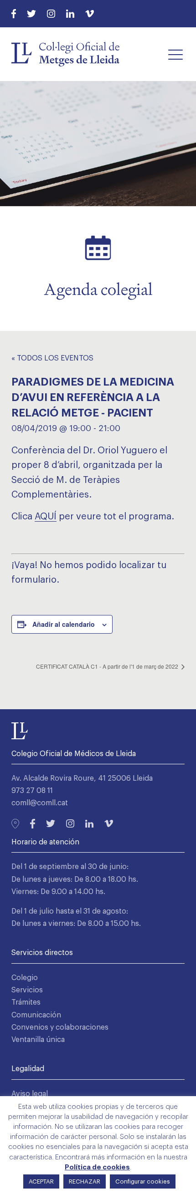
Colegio (24, 977)
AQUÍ (46, 516)
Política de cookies (97, 1167)
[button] (175, 54)
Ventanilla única (38, 1039)
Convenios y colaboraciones (59, 1027)
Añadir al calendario (63, 624)
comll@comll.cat (39, 803)
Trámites (26, 1002)
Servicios (27, 990)
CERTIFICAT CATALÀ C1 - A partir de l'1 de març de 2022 (108, 666)
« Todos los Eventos (52, 358)
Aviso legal (29, 1093)
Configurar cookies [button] (142, 1181)
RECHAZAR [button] (84, 1181)
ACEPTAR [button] (41, 1181)
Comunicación (36, 1015)
